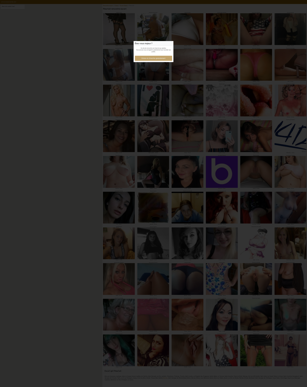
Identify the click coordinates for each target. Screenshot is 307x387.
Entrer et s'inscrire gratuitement (153, 58)
